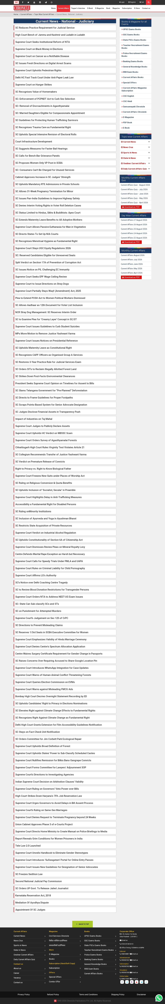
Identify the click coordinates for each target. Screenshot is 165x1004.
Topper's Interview (78, 8)
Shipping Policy (117, 994)
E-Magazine (99, 8)
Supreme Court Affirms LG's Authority (35, 575)
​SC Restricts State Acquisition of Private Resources (43, 525)
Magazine (116, 8)
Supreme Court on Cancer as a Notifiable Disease (42, 56)
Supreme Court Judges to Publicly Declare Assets (42, 426)
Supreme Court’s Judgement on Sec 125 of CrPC (41, 618)
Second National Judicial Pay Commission (38, 881)
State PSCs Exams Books (134, 40)
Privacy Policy (24, 994)
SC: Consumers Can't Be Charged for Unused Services (44, 170)
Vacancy (17, 978)
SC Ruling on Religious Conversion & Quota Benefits (43, 483)
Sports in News (20, 945)
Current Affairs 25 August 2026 (134, 229)
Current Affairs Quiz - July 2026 (134, 189)
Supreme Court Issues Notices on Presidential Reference (46, 340)
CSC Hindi (127, 101)
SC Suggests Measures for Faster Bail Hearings (41, 148)
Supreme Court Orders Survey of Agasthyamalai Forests (46, 440)
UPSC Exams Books (132, 29)
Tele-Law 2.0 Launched (28, 845)
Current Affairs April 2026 (131, 273)
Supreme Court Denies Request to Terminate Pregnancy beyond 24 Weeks (55, 817)
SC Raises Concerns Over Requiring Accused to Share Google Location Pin (56, 660)
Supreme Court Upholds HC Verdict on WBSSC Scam (43, 433)
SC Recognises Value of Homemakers (36, 91)
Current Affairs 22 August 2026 (134, 238)
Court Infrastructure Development (33, 141)
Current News (19, 936)
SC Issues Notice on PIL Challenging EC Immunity (42, 269)
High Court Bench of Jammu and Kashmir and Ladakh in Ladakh (50, 34)
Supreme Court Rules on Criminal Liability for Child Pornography (50, 568)
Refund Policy (53, 994)
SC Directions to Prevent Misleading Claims (39, 625)
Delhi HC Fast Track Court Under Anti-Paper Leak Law (44, 77)
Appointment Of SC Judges (30, 909)
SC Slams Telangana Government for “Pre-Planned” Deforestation (51, 390)
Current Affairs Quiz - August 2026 (135, 185)
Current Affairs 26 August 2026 (134, 224)
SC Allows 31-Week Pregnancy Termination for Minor (44, 191)
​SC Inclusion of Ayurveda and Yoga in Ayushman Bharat (45, 518)
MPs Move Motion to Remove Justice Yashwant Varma (45, 333)
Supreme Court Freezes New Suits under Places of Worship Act (50, 475)
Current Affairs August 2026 (132, 255)
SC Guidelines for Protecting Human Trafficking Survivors (46, 120)
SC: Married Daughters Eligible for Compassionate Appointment (50, 113)
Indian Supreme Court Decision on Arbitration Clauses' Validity (49, 781)
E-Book (90, 8)
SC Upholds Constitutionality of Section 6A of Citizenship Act (49, 539)
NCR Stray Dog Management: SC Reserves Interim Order (45, 312)
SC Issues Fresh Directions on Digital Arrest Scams (43, 63)
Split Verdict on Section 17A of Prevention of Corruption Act (48, 262)
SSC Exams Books (131, 35)
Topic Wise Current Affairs (44, 14)
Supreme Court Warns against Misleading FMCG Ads (44, 689)
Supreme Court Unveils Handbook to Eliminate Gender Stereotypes (51, 852)
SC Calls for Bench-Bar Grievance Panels (37, 155)
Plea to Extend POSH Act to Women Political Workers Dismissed (50, 298)
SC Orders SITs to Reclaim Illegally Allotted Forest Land (45, 369)
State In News (20, 950)
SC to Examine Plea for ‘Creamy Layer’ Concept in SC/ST (46, 319)
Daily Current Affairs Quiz (24, 959)
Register (133, 2)
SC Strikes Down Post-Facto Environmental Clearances (45, 376)
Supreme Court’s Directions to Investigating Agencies (44, 774)
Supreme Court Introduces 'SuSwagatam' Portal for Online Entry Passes (54, 859)
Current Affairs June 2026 (132, 264)
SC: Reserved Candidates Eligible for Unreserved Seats (45, 255)
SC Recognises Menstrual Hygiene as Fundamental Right (46, 241)
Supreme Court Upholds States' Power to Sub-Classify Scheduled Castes (55, 753)
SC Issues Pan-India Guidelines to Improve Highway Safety (47, 198)
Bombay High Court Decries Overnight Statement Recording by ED (51, 696)
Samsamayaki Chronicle (134, 106)
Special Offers (129, 82)
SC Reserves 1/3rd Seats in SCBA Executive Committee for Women (51, 632)
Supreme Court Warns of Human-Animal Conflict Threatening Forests (53, 675)
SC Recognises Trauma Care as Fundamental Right (43, 127)
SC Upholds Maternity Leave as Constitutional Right (43, 347)
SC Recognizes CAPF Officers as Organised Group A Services (49, 354)
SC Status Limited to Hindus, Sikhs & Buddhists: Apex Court (47, 212)
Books (51, 959)
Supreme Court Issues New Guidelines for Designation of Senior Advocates (56, 867)
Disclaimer (141, 994)
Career (16, 973)
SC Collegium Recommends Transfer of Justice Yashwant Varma (50, 454)
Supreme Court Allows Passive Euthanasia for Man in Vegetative (50, 226)
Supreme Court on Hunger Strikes (33, 84)
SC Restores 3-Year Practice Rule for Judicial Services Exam (48, 362)
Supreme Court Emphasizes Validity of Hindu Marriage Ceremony (50, 639)
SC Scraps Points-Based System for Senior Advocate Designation (51, 404)
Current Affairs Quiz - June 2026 (134, 194)
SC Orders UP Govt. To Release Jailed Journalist (41, 888)
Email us (124, 940)
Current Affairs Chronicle (135, 112)
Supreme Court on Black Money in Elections (39, 49)
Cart (142, 2)
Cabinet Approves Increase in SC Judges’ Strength (43, 177)
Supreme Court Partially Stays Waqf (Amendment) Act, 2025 (48, 290)
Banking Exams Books (133, 61)
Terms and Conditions (88, 994)
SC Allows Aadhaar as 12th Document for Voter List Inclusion (49, 305)
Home (53, 8)
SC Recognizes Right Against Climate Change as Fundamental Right (52, 717)
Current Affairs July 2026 (131, 259)
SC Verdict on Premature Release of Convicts (40, 461)
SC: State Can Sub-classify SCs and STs (37, 603)
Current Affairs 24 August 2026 (134, 233)
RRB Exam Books (130, 72)
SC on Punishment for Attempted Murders (38, 611)
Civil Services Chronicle (59, 936)
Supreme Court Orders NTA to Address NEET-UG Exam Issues (49, 596)
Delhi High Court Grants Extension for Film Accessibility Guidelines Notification (58, 724)
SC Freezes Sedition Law (29, 874)
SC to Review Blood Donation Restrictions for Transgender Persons (52, 589)
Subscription (127, 8)
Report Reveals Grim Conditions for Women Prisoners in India (48, 838)
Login (123, 2)
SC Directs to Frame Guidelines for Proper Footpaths (44, 397)
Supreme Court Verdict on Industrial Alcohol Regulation (45, 532)
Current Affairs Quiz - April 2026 (134, 202)
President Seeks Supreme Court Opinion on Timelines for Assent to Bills (54, 383)
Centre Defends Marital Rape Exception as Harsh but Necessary (50, 554)
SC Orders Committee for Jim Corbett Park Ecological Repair (48, 739)
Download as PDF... (132, 207)
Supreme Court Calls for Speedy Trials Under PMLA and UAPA (49, 561)
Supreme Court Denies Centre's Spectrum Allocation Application (50, 646)
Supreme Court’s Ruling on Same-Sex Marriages (41, 810)
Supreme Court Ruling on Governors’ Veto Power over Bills (47, 788)
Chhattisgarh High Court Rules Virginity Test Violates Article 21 (49, 447)
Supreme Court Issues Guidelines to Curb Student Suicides (47, 326)
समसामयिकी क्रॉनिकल (57, 945)
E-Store (137, 8)
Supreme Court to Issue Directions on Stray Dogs (42, 283)
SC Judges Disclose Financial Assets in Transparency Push (47, 411)
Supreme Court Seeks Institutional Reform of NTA (42, 42)
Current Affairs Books (133, 77)
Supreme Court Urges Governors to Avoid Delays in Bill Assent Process (54, 803)
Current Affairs (63, 8)
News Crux (18, 941)
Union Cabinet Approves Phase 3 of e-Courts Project (44, 824)
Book (108, 8)
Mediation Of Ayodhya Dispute (32, 902)
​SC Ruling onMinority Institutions (33, 511)
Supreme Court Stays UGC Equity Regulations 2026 (43, 248)
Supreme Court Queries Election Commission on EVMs (45, 682)
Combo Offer (54, 981)
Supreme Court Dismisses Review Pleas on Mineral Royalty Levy (50, 547)
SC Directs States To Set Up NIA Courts (36, 234)
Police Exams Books (93, 955)
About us (17, 968)
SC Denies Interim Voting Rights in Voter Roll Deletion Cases (48, 205)
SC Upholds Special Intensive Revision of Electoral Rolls (45, 134)
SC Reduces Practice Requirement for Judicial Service (45, 27)
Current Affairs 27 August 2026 (134, 220)
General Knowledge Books (135, 67)
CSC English (128, 96)
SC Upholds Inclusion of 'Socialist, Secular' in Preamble (45, 490)
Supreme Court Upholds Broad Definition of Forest (42, 746)
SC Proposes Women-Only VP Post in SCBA (39, 162)
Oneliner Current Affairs (23, 955)
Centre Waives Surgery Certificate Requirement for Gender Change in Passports (58, 653)
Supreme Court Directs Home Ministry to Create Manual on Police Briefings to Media (61, 831)
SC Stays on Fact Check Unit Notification (37, 731)
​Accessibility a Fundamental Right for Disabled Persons (45, 504)
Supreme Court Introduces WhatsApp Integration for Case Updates (52, 667)
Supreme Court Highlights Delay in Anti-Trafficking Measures (48, 497)
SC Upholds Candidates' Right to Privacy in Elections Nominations (51, 703)
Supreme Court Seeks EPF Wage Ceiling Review (41, 276)
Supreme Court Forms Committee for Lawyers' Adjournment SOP (50, 767)
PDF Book (127, 122)
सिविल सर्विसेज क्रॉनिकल (58, 941)
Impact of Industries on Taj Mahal (33, 418)
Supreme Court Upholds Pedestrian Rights (38, 70)
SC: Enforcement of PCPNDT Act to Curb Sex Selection (45, 98)
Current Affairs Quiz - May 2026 (134, 198)
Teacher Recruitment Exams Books (99, 950)
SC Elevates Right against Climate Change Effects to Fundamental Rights (55, 710)
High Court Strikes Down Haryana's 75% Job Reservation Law (48, 795)
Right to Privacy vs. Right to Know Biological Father (43, 468)
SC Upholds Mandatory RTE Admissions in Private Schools (47, 184)
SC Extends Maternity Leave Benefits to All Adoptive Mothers (48, 219)
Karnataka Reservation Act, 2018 (33, 895)
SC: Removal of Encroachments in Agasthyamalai (42, 106)
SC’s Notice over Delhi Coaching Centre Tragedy (41, 582)
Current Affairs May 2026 (131, 268)
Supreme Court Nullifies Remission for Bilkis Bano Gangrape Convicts (53, 760)
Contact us (146, 8)
